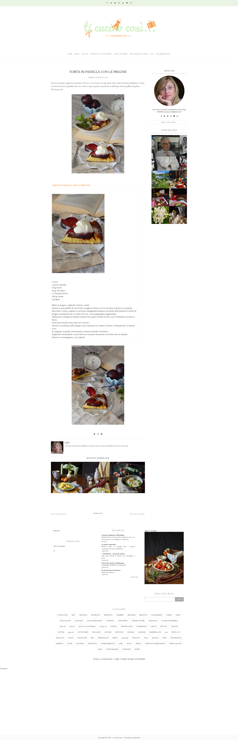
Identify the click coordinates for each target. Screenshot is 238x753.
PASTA (71, 638)
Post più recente (58, 514)
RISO (165, 638)
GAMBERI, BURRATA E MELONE (114, 565)
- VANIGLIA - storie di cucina (113, 554)
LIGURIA (130, 632)
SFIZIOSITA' (92, 643)
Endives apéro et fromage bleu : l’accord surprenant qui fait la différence (118, 547)
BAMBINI (120, 615)
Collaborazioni (163, 54)
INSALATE (96, 632)
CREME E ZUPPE (138, 621)
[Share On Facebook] (98, 434)
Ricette (85, 54)
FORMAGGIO (141, 626)
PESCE (115, 638)
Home (70, 54)
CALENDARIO (156, 615)
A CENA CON (62, 615)
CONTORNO (123, 621)
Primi (146, 638)
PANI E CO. (60, 638)
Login (116, 659)
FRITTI (153, 626)
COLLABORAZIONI (94, 621)
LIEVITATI (119, 632)
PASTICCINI (82, 638)
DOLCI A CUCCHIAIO (87, 626)
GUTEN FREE (83, 632)
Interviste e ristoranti (101, 54)
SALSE (69, 643)
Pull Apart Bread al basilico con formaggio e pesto (118, 557)
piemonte (125, 638)
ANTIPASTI (95, 615)
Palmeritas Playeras (108, 572)
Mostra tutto (134, 577)
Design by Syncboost (132, 737)
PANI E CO (175, 632)
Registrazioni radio (139, 54)
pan (166, 632)
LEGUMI (107, 632)
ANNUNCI (83, 615)
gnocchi (71, 632)
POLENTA (136, 638)
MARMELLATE (155, 632)
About (77, 54)
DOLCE (62, 626)
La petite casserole (109, 544)
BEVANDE (132, 615)
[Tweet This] (94, 434)
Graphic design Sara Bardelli (133, 659)
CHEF (178, 615)
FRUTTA (163, 626)
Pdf (152, 54)
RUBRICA (59, 643)
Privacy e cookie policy (102, 659)
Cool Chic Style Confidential (113, 563)
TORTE (138, 643)
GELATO (174, 626)
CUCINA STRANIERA (169, 621)
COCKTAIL (78, 621)
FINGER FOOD (127, 626)
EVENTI (114, 626)
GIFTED (61, 632)
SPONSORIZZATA (108, 643)
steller (121, 643)
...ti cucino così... (118, 737)
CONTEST (110, 621)
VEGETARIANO (112, 649)
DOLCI (72, 626)
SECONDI (80, 643)
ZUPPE (137, 649)
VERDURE (126, 649)
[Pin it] (101, 434)
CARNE (169, 615)
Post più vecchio (137, 514)
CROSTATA (153, 621)
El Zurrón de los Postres (111, 570)
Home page (98, 513)
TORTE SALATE (175, 643)
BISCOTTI (143, 615)
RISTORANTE (176, 638)
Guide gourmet (121, 54)
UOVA (100, 649)
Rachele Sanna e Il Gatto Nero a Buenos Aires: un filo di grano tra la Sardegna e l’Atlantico (118, 538)
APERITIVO (108, 615)
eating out (103, 626)
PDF (92, 638)
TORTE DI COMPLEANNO (155, 643)
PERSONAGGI (103, 638)
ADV (73, 615)
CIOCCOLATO (65, 621)
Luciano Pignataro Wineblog (113, 535)
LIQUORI (141, 632)
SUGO (129, 643)
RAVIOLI (155, 638)
